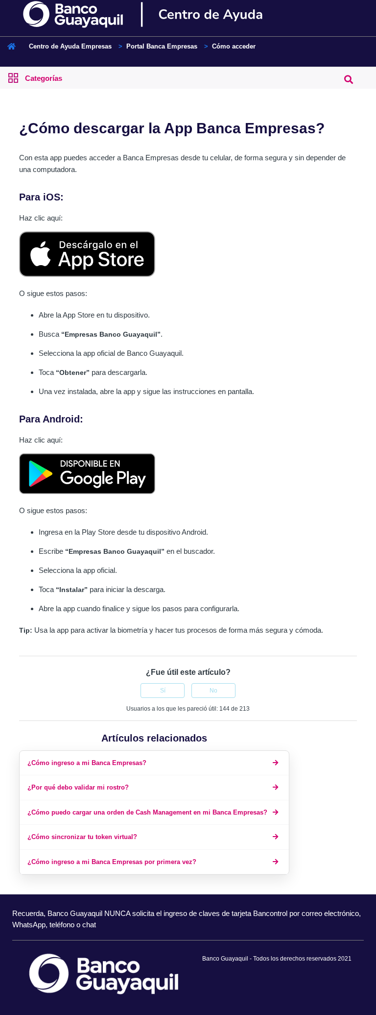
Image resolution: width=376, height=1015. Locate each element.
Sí (162, 690)
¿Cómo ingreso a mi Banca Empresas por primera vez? (111, 862)
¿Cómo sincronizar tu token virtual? (82, 837)
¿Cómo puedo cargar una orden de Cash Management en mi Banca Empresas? (147, 812)
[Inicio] (160, 14)
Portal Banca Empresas (161, 46)
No (213, 690)
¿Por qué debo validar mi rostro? (78, 787)
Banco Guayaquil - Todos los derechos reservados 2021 (277, 958)
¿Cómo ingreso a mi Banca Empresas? (86, 763)
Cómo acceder (234, 46)
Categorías (43, 78)
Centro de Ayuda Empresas (70, 46)
